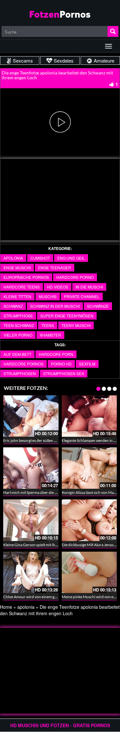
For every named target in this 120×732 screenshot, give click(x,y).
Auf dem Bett (17, 354)
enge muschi (17, 267)
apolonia (13, 258)
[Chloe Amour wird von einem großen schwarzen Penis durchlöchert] (31, 572)
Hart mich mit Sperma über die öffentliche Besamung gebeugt (54, 492)
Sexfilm (87, 363)
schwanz (13, 306)
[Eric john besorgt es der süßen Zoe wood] (31, 416)
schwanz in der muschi (55, 306)
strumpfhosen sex (63, 373)
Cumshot (40, 258)
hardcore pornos (24, 363)
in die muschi (89, 286)
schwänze (98, 306)
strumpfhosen (20, 373)
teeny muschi (76, 325)
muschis (48, 296)
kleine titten (17, 296)
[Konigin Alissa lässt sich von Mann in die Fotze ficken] (89, 468)
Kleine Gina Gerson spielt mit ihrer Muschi (38, 544)
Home (6, 607)
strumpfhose (18, 315)
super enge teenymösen (66, 315)
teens (47, 325)
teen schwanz (19, 325)
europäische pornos (26, 277)
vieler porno (18, 335)
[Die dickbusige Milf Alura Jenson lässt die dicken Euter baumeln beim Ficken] (89, 520)
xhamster (50, 335)
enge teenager (54, 267)
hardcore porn (56, 354)
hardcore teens (22, 286)
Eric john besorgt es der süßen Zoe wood (36, 440)
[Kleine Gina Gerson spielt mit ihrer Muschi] (31, 520)
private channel (82, 296)
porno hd (61, 363)
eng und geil (71, 258)
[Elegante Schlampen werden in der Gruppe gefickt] (89, 416)
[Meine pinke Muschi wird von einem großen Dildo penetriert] (89, 572)
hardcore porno (75, 277)
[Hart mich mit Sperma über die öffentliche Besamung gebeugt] (31, 468)
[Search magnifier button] (113, 31)
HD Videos (57, 286)
